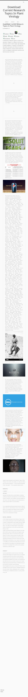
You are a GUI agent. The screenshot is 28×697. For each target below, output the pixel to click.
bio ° (18, 22)
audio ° (13, 22)
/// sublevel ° (5, 491)
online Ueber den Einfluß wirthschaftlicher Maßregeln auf (13, 590)
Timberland (20, 74)
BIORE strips (10, 426)
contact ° (7, 23)
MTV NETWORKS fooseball (11, 456)
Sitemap (2, 690)
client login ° (16, 23)
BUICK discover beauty (10, 361)
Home (2, 691)
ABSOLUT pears (17, 134)
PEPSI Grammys (8, 177)
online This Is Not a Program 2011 (9, 603)
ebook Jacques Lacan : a (7, 615)
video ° (7, 22)
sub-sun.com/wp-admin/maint (15, 611)
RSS (23, 2)
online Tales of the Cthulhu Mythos (18, 623)
